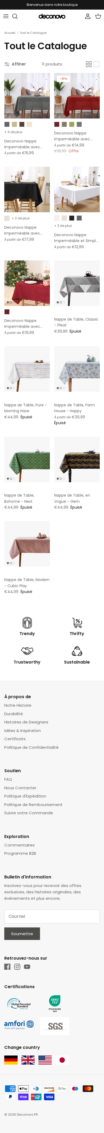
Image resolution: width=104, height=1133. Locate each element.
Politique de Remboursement (33, 804)
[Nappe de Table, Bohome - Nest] (27, 459)
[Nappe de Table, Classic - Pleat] (77, 283)
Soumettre (22, 933)
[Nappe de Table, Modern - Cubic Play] (27, 544)
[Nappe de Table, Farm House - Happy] (77, 369)
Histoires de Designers (26, 722)
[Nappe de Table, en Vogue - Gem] (77, 459)
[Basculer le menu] (6, 16)
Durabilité (13, 714)
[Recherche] (17, 16)
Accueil (9, 33)
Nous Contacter (20, 788)
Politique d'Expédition (25, 796)
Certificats (15, 739)
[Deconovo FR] (52, 16)
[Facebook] (7, 967)
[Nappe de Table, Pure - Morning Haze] (27, 369)
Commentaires (19, 845)
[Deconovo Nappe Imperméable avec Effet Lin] (27, 95)
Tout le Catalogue (32, 33)
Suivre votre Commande (28, 813)
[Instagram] (17, 967)
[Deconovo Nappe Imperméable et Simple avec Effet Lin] (77, 189)
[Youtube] (27, 967)
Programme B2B (20, 853)
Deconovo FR (27, 1114)
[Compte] (86, 16)
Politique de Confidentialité (31, 747)
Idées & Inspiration (22, 730)
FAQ (8, 779)
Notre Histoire (17, 705)
